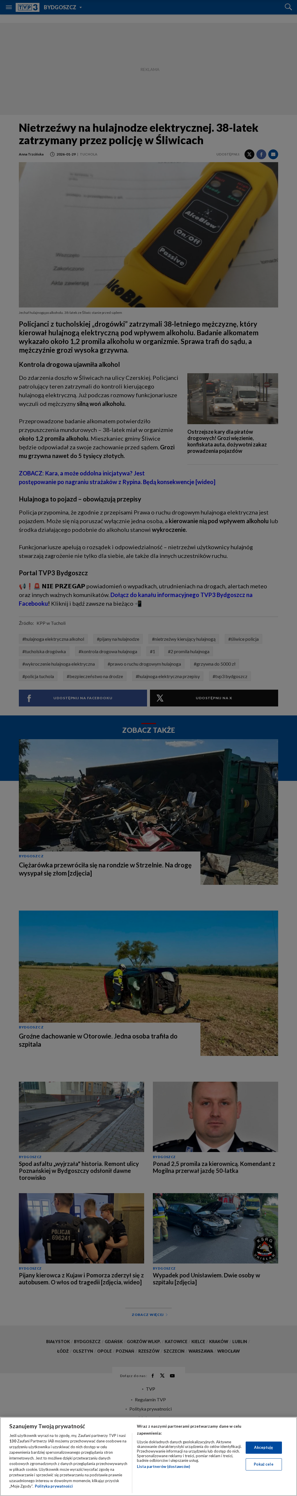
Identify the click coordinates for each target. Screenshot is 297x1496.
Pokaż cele (263, 1464)
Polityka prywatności (54, 1486)
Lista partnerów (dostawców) (163, 1466)
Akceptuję (263, 1447)
